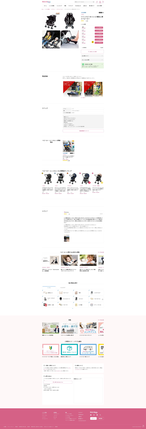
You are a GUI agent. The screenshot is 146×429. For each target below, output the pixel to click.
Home (42, 9)
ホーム (45, 5)
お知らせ (85, 5)
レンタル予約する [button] (99, 27)
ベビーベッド (44, 413)
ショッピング (59, 5)
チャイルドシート (45, 418)
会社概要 (5, 426)
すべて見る (100, 252)
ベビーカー (53, 9)
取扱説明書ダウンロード (84, 130)
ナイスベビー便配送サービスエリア (70, 418)
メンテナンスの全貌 (68, 413)
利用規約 (16, 426)
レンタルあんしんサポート (69, 415)
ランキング (71, 5)
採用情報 (56, 426)
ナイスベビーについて (82, 420)
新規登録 (100, 418)
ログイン (93, 418)
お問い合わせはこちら (58, 382)
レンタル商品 (51, 5)
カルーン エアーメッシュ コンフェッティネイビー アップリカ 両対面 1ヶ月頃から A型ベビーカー (73, 189)
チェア (55, 418)
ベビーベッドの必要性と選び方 (70, 420)
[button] (84, 2)
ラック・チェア (44, 415)
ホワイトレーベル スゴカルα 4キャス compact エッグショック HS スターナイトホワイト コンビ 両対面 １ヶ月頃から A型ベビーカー (60, 189)
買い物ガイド (91, 5)
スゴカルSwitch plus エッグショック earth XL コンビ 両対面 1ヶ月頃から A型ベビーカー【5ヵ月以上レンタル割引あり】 (85, 189)
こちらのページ (59, 370)
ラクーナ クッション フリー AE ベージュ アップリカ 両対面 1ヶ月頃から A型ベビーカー (98, 188)
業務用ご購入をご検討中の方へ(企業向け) (37, 426)
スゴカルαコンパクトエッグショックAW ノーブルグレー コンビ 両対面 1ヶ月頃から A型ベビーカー (47, 189)
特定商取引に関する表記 (22, 426)
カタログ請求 (99, 5)
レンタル (49, 287)
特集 (65, 5)
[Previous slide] (42, 260)
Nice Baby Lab (78, 5)
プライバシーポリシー (11, 426)
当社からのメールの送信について (49, 426)
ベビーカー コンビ (60, 9)
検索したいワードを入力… (80, 1)
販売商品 (55, 412)
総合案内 (28, 426)
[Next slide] (104, 260)
